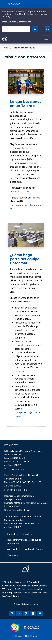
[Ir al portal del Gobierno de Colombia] (13, 3)
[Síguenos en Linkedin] (19, 613)
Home (5, 47)
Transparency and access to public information (24, 541)
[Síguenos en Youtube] (40, 613)
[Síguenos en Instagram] (12, 613)
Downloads (12, 554)
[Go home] (5, 38)
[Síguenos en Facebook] (26, 613)
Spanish (47, 29)
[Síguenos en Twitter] (33, 613)
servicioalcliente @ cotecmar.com (16, 21)
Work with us (13, 549)
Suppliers (27, 533)
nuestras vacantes (20, 191)
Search (35, 29)
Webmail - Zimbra (34, 549)
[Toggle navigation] (46, 38)
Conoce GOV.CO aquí (26, 635)
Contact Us (12, 533)
